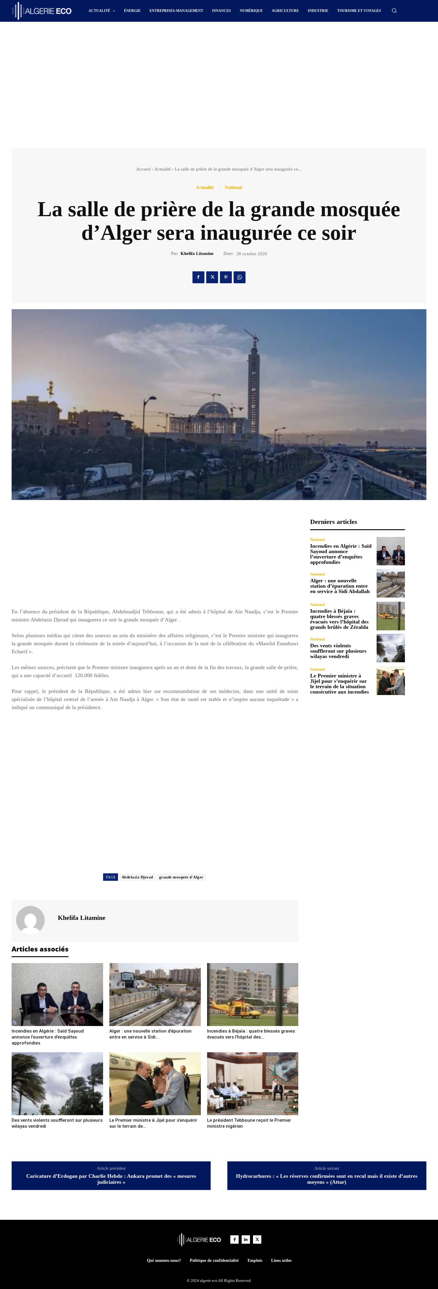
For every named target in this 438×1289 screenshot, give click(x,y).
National (233, 187)
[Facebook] (198, 277)
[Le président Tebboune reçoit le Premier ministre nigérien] (253, 1083)
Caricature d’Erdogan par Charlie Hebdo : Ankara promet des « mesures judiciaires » (111, 1179)
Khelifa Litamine (197, 253)
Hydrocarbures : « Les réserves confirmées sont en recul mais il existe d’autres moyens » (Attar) (326, 1179)
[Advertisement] (168, 38)
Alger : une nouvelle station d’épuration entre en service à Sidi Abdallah (340, 586)
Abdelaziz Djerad (137, 877)
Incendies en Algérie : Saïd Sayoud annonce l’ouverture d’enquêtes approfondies (48, 1037)
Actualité (162, 169)
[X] (212, 277)
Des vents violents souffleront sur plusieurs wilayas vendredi (338, 651)
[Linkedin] (246, 1239)
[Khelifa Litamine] (34, 920)
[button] (394, 10)
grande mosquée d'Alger (181, 877)
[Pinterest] (226, 277)
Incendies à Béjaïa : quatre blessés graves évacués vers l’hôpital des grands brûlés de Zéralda (339, 619)
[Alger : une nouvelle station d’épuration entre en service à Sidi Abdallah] (155, 994)
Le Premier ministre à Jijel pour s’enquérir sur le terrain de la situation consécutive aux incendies (339, 684)
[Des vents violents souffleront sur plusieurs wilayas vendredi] (57, 1083)
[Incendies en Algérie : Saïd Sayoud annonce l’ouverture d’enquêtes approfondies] (57, 994)
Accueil (143, 169)
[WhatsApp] (240, 277)
